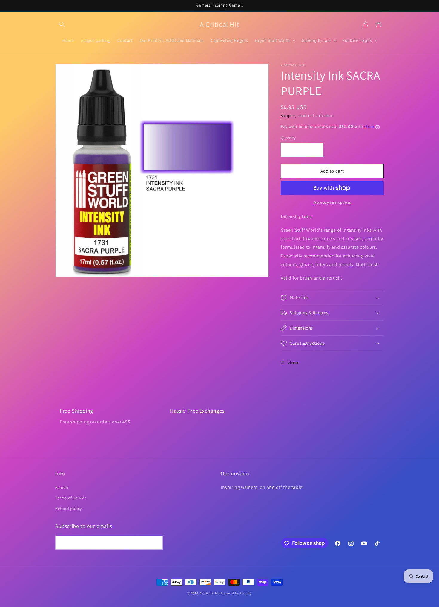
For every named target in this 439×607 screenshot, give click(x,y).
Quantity (288, 137)
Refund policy (68, 508)
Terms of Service (71, 498)
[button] (61, 24)
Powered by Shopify (236, 593)
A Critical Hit (210, 593)
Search (61, 487)
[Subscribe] (155, 543)
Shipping (288, 115)
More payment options (332, 202)
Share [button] (293, 362)
